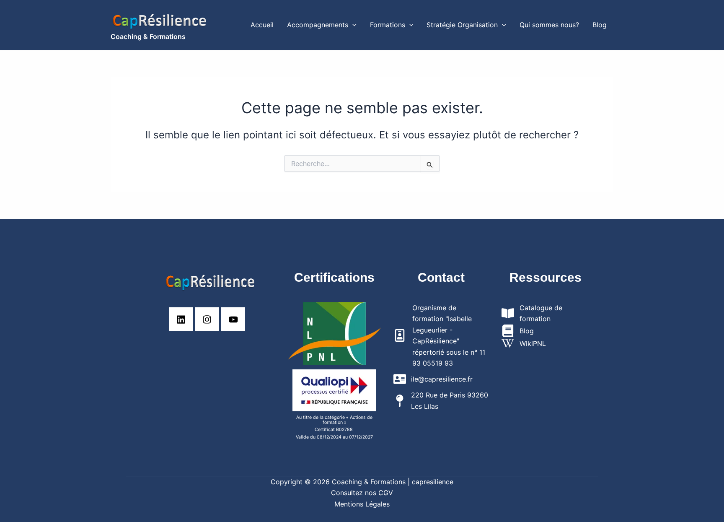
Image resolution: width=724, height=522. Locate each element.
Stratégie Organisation (462, 25)
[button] (352, 25)
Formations (387, 25)
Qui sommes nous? (549, 25)
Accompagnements (317, 25)
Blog (599, 25)
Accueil (262, 25)
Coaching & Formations (148, 36)
